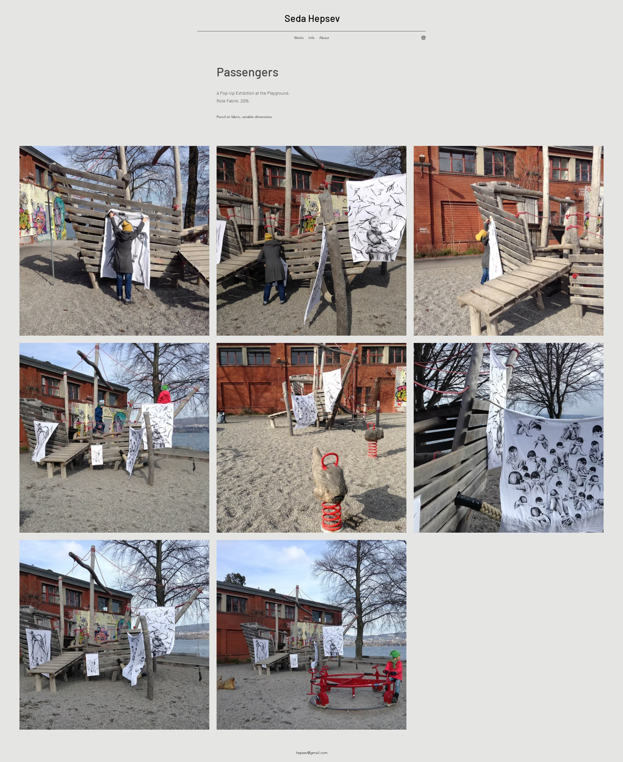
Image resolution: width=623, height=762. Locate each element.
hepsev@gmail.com (312, 752)
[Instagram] (423, 37)
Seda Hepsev (312, 18)
